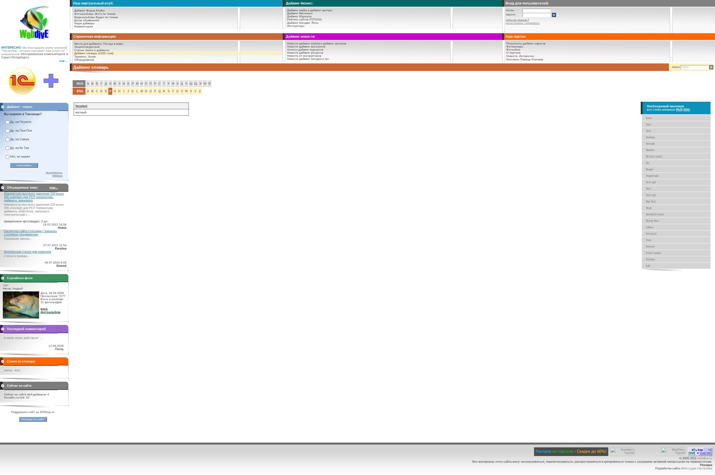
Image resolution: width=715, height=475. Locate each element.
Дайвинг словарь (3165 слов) (93, 53)
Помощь (525, 59)
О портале (513, 52)
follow (650, 227)
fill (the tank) (654, 156)
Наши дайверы (84, 23)
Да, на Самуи (19, 139)
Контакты (512, 59)
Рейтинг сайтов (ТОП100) (304, 19)
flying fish (652, 220)
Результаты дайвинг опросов (525, 43)
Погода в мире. (113, 43)
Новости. (512, 56)
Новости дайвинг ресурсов (305, 52)
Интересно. (527, 56)
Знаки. (92, 56)
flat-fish (651, 201)
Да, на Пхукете (20, 122)
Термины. (80, 56)
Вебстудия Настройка (696, 468)
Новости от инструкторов (304, 55)
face (649, 118)
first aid (651, 182)
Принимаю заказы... (18, 238)
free (648, 240)
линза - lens (12, 370)
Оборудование (84, 59)
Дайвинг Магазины (300, 13)
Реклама (537, 59)
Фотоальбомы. (84, 13)
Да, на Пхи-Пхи (21, 130)
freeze (650, 246)
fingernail (652, 175)
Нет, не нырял (20, 156)
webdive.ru (704, 458)
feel (648, 130)
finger (650, 169)
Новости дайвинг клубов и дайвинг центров (316, 43)
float (649, 208)
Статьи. (79, 50)
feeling (650, 137)
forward (651, 233)
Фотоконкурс (514, 46)
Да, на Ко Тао (19, 147)
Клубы (100, 10)
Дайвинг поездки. (299, 22)
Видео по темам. (107, 17)
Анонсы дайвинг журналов (305, 49)
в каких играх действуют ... (23, 337)
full (648, 265)
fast (648, 124)
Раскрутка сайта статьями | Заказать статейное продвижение (30, 232)
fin (647, 163)
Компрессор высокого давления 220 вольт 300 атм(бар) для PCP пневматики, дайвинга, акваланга (34, 197)
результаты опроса (54, 174)
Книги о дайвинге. (97, 50)
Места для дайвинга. (88, 43)
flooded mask (655, 214)
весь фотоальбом (50, 310)
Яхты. (315, 22)
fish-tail (651, 195)
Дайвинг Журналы (299, 16)
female (650, 143)
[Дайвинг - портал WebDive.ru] (35, 42)
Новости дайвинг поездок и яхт (308, 58)
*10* (5, 285)
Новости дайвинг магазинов (306, 46)
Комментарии (83, 26)
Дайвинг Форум (84, 10)
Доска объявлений (86, 20)
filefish (650, 150)
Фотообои (513, 49)
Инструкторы (295, 25)
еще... (53, 187)
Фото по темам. (105, 13)
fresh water (653, 253)
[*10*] (21, 317)
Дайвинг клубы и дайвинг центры (309, 10)
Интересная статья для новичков (27, 251)
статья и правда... (16, 256)
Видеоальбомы (84, 17)
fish (648, 188)
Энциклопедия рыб (87, 46)
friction (650, 259)
